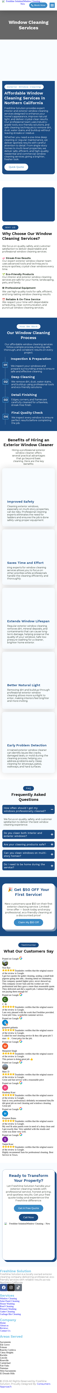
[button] (52, 5)
